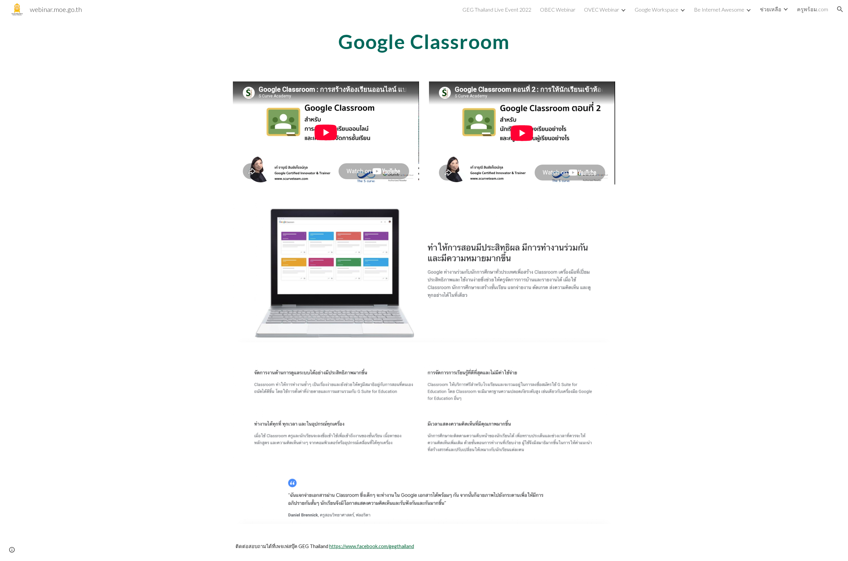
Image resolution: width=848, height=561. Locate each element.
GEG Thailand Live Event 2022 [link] (496, 9)
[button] (840, 9)
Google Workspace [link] (656, 9)
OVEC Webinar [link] (601, 9)
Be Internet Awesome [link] (719, 9)
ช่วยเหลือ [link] (770, 9)
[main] (424, 41)
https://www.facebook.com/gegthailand (371, 546)
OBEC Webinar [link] (557, 9)
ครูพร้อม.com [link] (812, 9)
